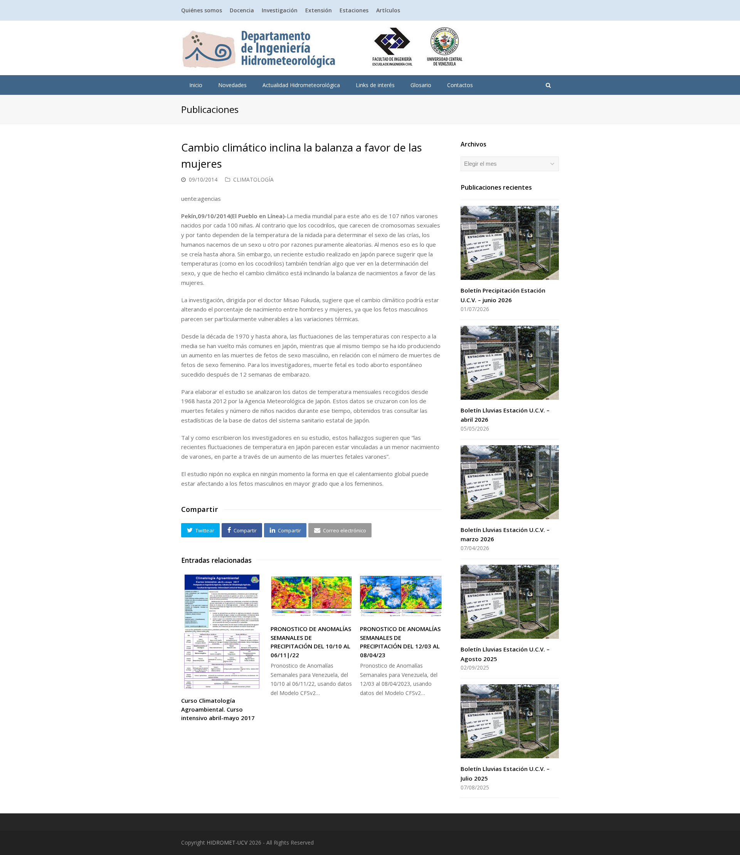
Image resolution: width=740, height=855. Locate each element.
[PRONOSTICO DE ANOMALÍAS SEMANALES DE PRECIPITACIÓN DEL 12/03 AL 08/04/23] (401, 596)
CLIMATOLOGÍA (253, 179)
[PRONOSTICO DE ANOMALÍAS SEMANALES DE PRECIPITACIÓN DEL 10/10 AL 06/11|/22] (311, 596)
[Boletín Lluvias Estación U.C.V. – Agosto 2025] (510, 602)
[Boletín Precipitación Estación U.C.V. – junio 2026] (510, 243)
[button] (200, 530)
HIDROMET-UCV (227, 842)
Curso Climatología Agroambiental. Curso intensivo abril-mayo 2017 (218, 709)
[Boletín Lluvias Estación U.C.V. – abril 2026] (510, 363)
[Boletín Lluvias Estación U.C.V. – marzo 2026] (510, 482)
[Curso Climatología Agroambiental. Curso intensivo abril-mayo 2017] (222, 632)
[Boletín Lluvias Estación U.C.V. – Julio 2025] (510, 721)
